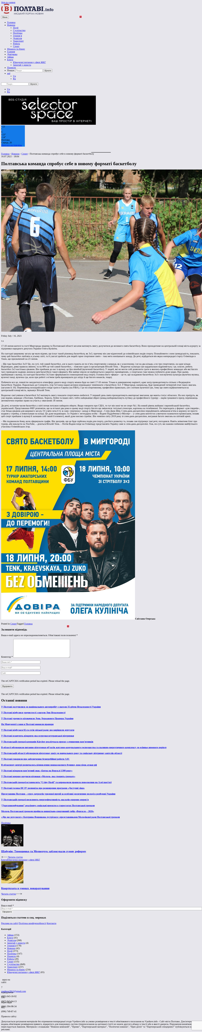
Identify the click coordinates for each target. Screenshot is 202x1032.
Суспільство (19, 30)
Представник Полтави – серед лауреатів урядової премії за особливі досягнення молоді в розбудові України (58, 794)
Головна (11, 22)
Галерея (11, 51)
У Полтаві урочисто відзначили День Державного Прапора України (37, 718)
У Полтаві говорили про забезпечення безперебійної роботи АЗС (35, 759)
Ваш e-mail (7, 905)
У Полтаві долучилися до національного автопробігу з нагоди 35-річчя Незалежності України (51, 707)
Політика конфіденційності (32, 923)
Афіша (10, 57)
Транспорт (18, 41)
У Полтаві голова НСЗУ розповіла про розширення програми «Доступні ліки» (43, 788)
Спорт (16, 46)
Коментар (7, 657)
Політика (17, 33)
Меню (5, 17)
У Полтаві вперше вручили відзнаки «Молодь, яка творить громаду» (38, 776)
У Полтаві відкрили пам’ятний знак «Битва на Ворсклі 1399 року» (36, 770)
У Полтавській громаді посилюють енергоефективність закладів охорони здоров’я (45, 799)
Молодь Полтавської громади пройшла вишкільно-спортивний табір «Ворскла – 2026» (47, 811)
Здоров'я (11, 945)
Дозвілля (17, 38)
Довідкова (12, 54)
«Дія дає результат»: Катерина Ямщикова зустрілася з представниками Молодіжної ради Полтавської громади (60, 817)
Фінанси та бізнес (16, 49)
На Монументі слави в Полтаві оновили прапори (27, 724)
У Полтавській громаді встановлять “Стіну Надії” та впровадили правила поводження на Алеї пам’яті (56, 782)
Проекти (11, 67)
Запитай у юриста (22, 65)
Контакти (51, 923)
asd (8, 73)
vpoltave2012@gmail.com (13, 991)
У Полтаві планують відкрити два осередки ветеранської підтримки (37, 736)
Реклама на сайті (9, 923)
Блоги (10, 59)
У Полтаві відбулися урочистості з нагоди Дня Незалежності (33, 712)
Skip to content (8, 2)
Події (15, 27)
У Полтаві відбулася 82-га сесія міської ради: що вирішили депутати (37, 730)
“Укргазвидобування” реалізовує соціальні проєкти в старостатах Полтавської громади (48, 805)
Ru (14, 78)
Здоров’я (17, 35)
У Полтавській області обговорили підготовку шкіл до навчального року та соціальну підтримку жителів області (61, 753)
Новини (11, 25)
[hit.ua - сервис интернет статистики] (1, 978)
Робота (16, 43)
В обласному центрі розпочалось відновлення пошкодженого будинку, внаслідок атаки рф (49, 765)
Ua (14, 76)
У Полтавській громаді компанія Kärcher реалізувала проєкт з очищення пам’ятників (47, 741)
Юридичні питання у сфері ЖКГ (29, 62)
